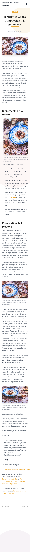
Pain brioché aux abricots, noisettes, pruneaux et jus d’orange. (14, 481)
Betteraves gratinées (10, 479)
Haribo (13, 197)
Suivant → (25, 506)
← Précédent (6, 506)
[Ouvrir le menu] (26, 4)
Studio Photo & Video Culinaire (10, 4)
